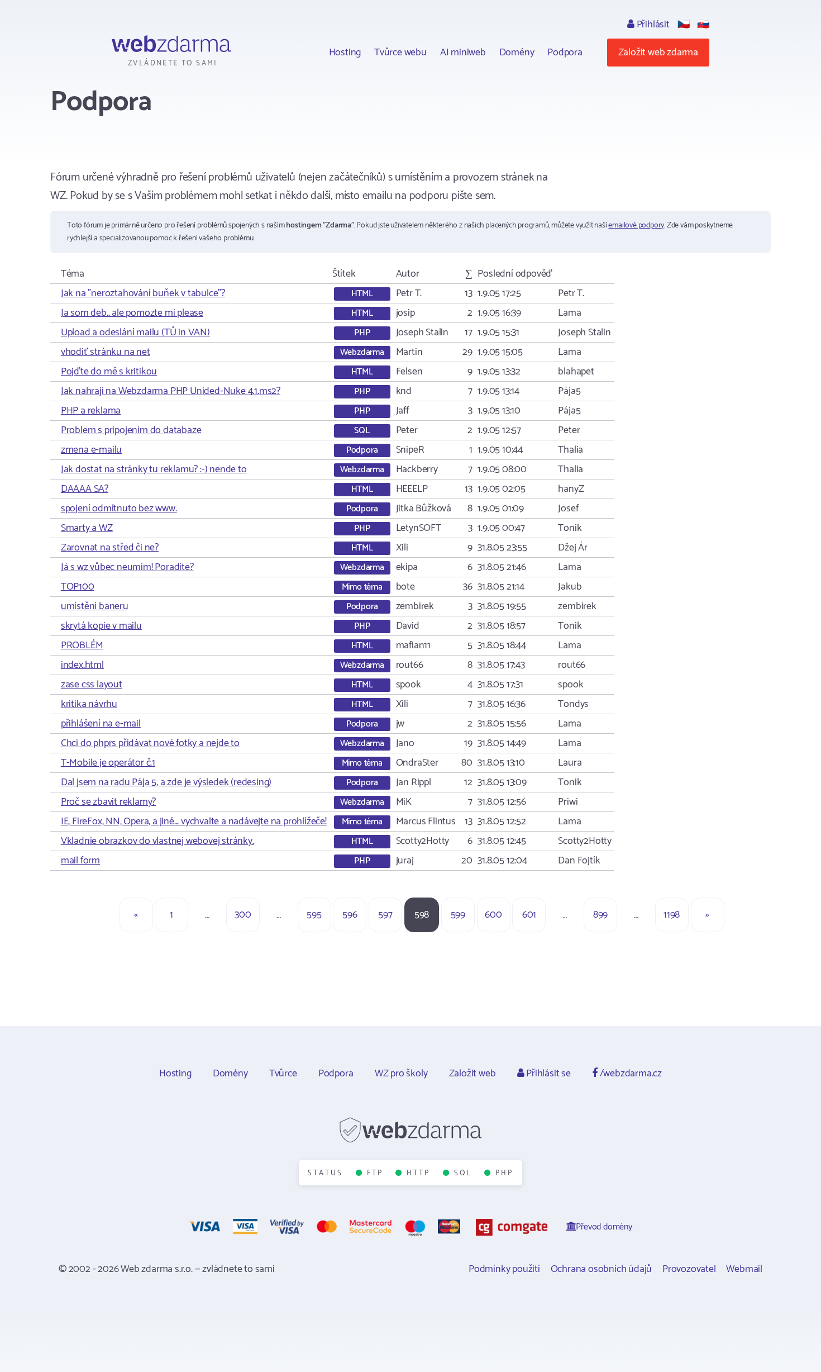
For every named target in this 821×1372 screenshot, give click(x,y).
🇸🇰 (703, 24)
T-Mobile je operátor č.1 (108, 762)
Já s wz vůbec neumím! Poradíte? (127, 567)
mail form (80, 860)
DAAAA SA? (84, 489)
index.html (82, 665)
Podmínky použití (504, 1269)
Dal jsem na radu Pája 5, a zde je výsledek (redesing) (166, 782)
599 (458, 914)
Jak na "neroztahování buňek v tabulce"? (143, 293)
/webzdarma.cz (630, 1073)
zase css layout (91, 684)
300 (243, 914)
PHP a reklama (91, 410)
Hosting (345, 52)
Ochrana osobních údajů (601, 1269)
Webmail (744, 1269)
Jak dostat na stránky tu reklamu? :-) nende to (154, 469)
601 (529, 914)
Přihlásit (652, 24)
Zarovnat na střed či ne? (110, 547)
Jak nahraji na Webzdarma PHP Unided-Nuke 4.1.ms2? (170, 391)
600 (493, 914)
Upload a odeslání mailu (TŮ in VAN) (135, 332)
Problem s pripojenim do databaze (131, 430)
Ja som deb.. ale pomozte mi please (132, 313)
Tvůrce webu (400, 52)
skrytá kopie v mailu (101, 626)
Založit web (472, 1073)
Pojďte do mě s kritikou (109, 371)
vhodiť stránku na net (105, 352)
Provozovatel (689, 1269)
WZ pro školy (401, 1073)
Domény (516, 52)
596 (349, 914)
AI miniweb (463, 52)
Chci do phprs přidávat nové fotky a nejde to (150, 743)
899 (600, 914)
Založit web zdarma (658, 52)
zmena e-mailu (91, 449)
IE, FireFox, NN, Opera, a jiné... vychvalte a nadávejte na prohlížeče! (194, 821)
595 (314, 914)
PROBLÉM (82, 645)
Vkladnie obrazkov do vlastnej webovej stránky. (157, 841)
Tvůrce (283, 1073)
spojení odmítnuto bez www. (119, 508)
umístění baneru (94, 606)
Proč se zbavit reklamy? (108, 802)
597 (385, 914)
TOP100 (77, 586)
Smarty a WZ (87, 528)
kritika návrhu (89, 704)
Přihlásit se (547, 1073)
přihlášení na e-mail (101, 723)
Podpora (565, 52)
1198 (672, 914)
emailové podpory (636, 225)
